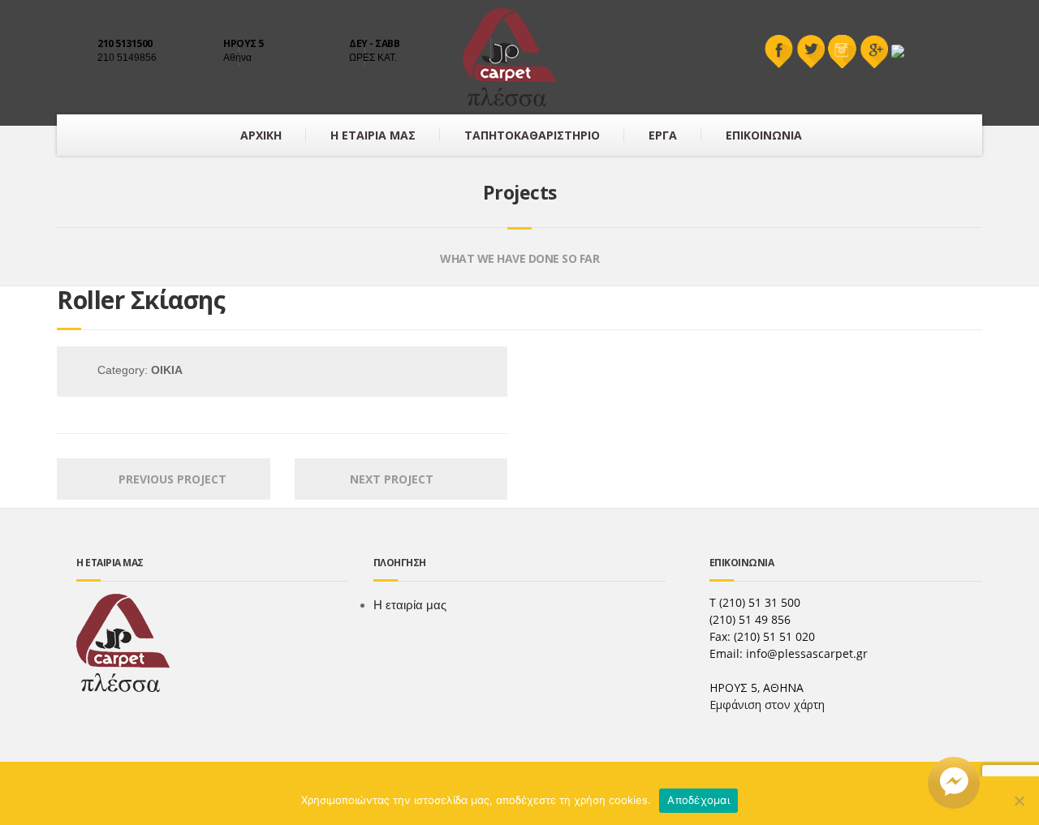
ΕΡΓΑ (663, 135)
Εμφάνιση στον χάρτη (767, 704)
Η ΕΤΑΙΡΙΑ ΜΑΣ (373, 135)
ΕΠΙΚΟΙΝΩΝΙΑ (764, 135)
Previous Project (167, 479)
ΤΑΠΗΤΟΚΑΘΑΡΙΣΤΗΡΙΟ (532, 135)
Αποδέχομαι (698, 799)
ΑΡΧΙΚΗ (261, 135)
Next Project (396, 479)
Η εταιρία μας (409, 605)
